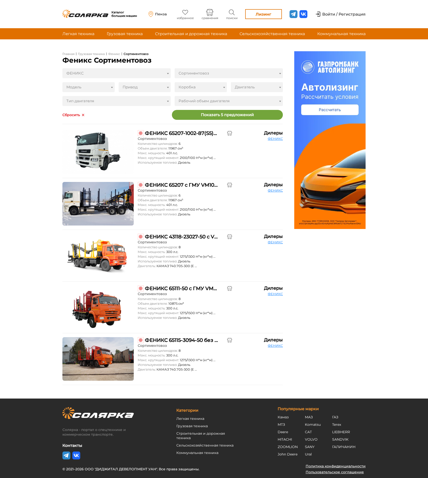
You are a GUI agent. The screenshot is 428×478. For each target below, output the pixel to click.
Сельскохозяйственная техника (272, 33)
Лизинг (263, 14)
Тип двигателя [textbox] (80, 101)
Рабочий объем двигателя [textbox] (204, 101)
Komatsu (313, 424)
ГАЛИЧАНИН (344, 447)
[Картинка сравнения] (230, 133)
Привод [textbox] (130, 87)
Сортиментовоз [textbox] (194, 73)
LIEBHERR (341, 432)
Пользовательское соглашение (335, 472)
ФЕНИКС (275, 139)
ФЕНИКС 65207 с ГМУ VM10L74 (181, 185)
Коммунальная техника (341, 33)
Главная (68, 54)
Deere (283, 432)
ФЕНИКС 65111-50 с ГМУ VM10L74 (181, 288)
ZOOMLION (288, 447)
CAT (308, 432)
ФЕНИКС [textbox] (75, 73)
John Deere (287, 454)
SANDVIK (340, 439)
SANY (310, 447)
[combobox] (116, 73)
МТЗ (281, 424)
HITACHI (285, 439)
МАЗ (309, 417)
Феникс (114, 54)
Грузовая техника (125, 33)
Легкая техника (78, 33)
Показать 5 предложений (227, 114)
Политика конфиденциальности (336, 466)
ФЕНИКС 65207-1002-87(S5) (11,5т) (181, 133)
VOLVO (311, 439)
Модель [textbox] (73, 87)
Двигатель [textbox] (245, 87)
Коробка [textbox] (187, 87)
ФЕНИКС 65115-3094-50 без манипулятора (181, 340)
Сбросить (71, 115)
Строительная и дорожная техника (191, 33)
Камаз (283, 417)
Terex (336, 424)
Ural (308, 454)
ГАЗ (335, 417)
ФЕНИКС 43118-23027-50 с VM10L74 (181, 237)
